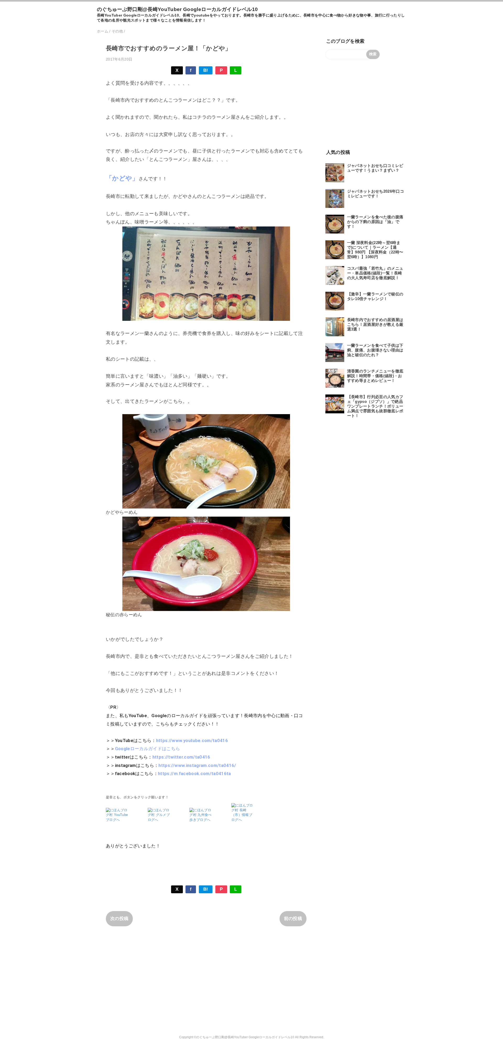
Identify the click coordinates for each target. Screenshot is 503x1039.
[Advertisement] (364, 104)
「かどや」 (122, 178)
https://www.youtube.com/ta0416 (192, 740)
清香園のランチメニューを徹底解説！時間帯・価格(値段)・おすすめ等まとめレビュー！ (375, 376)
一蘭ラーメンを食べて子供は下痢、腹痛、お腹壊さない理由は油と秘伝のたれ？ (375, 350)
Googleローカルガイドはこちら (147, 748)
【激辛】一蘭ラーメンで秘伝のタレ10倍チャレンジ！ (375, 296)
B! (205, 70)
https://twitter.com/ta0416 (181, 757)
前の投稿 (293, 918)
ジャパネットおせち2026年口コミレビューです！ (375, 193)
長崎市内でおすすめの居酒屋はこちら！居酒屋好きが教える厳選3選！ (375, 324)
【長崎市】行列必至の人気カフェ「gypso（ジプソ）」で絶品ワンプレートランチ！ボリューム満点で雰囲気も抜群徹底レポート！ (375, 406)
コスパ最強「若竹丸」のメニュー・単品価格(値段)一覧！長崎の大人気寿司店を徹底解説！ (375, 273)
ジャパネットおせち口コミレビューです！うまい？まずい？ (375, 167)
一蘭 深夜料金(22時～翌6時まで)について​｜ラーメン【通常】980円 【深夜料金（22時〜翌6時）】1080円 (375, 249)
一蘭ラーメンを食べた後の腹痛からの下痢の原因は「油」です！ (375, 222)
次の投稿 (119, 918)
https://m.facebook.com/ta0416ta (194, 773)
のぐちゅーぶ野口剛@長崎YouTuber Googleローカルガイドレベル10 (177, 9)
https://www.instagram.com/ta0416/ (197, 765)
